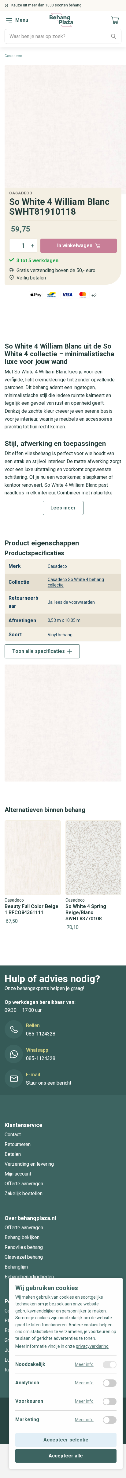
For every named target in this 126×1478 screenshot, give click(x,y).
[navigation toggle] (9, 20)
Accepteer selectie (65, 1440)
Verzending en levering (29, 1164)
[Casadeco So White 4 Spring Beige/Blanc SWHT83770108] (93, 876)
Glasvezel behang (24, 1257)
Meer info (84, 1364)
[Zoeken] (113, 36)
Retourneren (18, 1144)
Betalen (13, 1154)
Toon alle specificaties (38, 651)
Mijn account (18, 1174)
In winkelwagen (74, 245)
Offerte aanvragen (24, 1184)
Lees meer (63, 508)
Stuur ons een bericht (48, 1083)
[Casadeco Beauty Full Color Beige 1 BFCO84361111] (33, 873)
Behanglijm (16, 1267)
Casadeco (20, 193)
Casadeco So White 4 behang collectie (76, 582)
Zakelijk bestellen (24, 1193)
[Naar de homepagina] (61, 20)
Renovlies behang (24, 1247)
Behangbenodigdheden (29, 1277)
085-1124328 (40, 1034)
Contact (13, 1134)
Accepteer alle (66, 1456)
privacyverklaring (92, 1346)
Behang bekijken (22, 1237)
